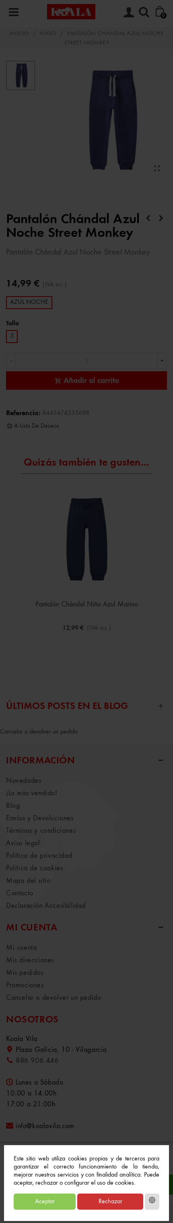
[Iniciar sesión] (128, 11)
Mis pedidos (24, 972)
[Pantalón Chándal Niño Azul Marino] (86, 539)
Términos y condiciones (41, 830)
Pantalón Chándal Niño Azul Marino (86, 604)
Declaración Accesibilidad (46, 905)
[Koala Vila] (71, 11)
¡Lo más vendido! (32, 793)
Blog (13, 805)
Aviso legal (23, 843)
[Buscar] (144, 11)
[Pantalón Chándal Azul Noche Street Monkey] (157, 169)
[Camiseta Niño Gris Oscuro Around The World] (161, 219)
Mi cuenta (21, 947)
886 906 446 (37, 1060)
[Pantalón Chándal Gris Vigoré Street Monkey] (148, 219)
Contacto (19, 893)
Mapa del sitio (28, 880)
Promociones (25, 985)
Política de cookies (34, 868)
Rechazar (110, 1201)
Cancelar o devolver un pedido (39, 732)
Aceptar (45, 1201)
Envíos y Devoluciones (40, 818)
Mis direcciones (30, 960)
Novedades (23, 780)
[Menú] (13, 11)
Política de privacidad (39, 855)
